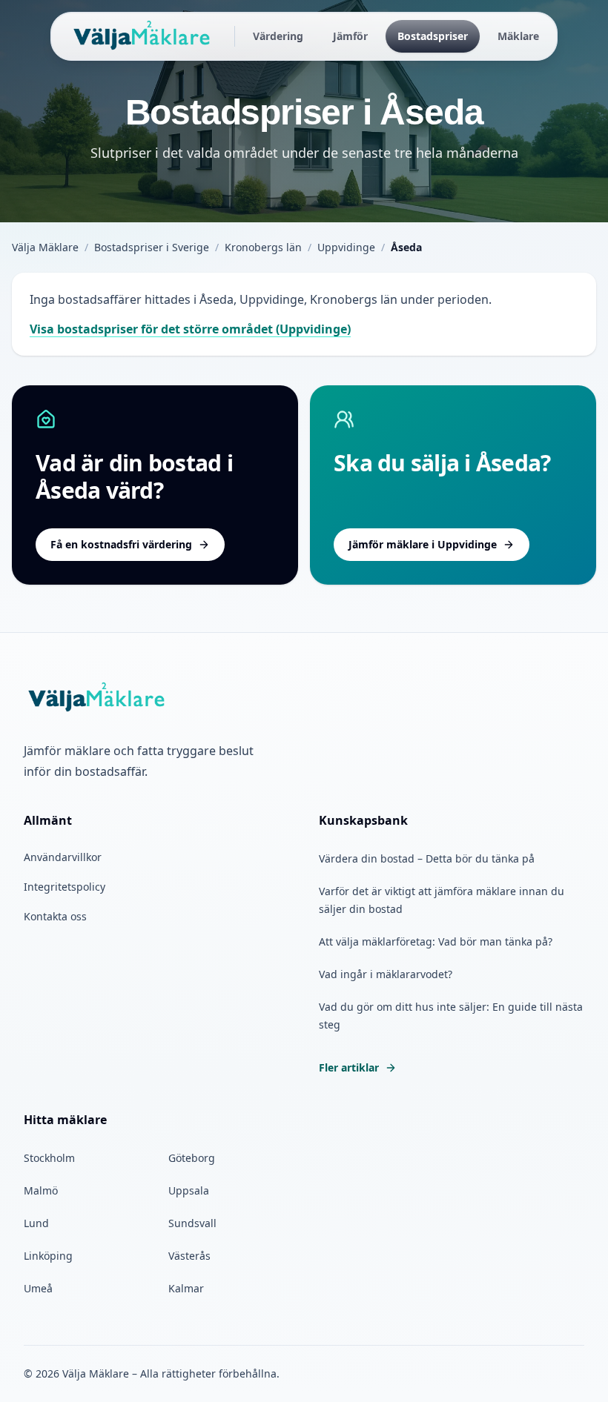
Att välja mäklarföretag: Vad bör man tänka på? (435, 941)
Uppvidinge (346, 247)
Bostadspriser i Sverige (151, 247)
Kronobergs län (263, 247)
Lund (36, 1223)
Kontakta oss (55, 916)
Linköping (48, 1256)
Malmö (41, 1190)
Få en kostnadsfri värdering (121, 544)
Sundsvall (192, 1223)
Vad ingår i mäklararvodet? (385, 974)
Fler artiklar (349, 1067)
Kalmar (186, 1288)
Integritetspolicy (64, 887)
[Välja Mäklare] (142, 36)
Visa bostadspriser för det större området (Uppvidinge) (190, 329)
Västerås (189, 1256)
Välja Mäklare (45, 247)
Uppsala (188, 1190)
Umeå (38, 1288)
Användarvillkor (63, 857)
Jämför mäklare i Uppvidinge (422, 544)
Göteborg (191, 1158)
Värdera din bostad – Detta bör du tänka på (427, 858)
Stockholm (49, 1158)
